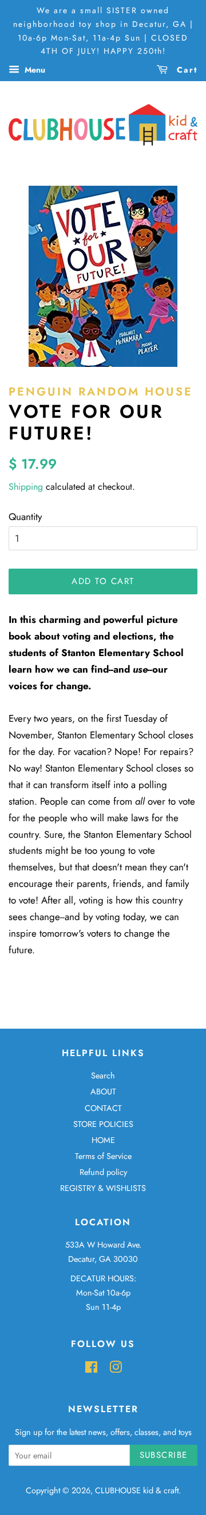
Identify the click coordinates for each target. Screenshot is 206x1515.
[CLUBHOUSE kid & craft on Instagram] (115, 1369)
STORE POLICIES (103, 1124)
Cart (185, 69)
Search (103, 1075)
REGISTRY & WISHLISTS (103, 1188)
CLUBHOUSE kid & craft (137, 1490)
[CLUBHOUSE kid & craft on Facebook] (91, 1369)
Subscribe (164, 1455)
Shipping (26, 486)
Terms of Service (103, 1156)
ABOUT (103, 1091)
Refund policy (103, 1172)
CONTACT (103, 1108)
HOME (103, 1140)
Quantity (25, 516)
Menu (33, 69)
